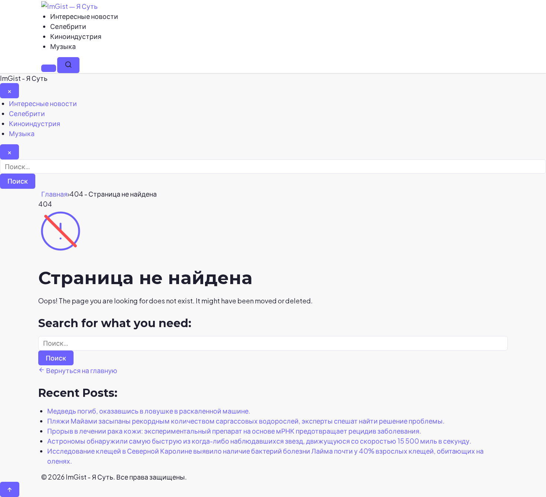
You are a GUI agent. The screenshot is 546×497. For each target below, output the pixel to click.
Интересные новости (84, 16)
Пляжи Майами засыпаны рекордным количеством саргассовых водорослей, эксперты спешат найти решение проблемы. (246, 421)
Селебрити (68, 26)
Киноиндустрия (75, 36)
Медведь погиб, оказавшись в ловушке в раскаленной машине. (148, 411)
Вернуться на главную (81, 370)
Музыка (63, 46)
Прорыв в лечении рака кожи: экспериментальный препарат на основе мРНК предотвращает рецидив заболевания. (234, 431)
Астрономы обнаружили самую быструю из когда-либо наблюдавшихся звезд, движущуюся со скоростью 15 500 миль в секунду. (259, 441)
